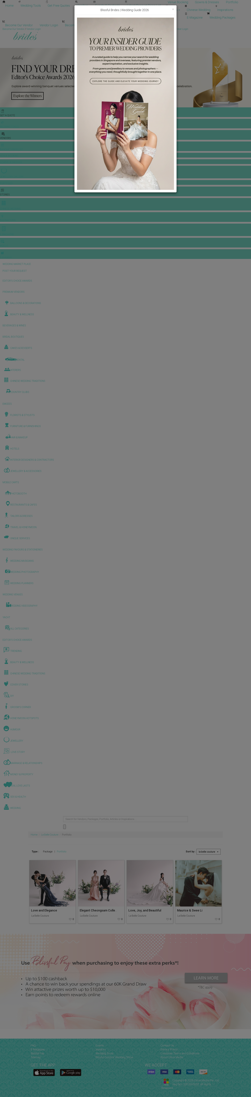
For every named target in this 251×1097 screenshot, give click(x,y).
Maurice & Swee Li (189, 910)
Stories (173, 10)
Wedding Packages (222, 17)
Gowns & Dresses (207, 2)
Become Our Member (79, 25)
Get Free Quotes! (138, 29)
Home (9, 5)
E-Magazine (195, 17)
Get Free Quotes (59, 5)
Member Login (111, 25)
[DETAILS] (52, 883)
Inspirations (225, 10)
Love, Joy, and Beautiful (144, 910)
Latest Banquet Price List (144, 5)
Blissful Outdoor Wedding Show (114, 1057)
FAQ (33, 1045)
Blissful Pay (37, 1053)
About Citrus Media (172, 1057)
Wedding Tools (30, 5)
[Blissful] (44, 1072)
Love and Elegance (44, 910)
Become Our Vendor (19, 25)
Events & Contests (107, 5)
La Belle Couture (49, 834)
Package (47, 851)
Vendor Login (49, 25)
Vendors (82, 5)
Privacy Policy (169, 1049)
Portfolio (232, 2)
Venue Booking (178, 2)
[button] (3, 77)
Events (100, 1045)
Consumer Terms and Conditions (180, 1053)
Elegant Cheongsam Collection (101, 910)
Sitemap (36, 1057)
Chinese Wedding (198, 10)
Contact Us (167, 1045)
